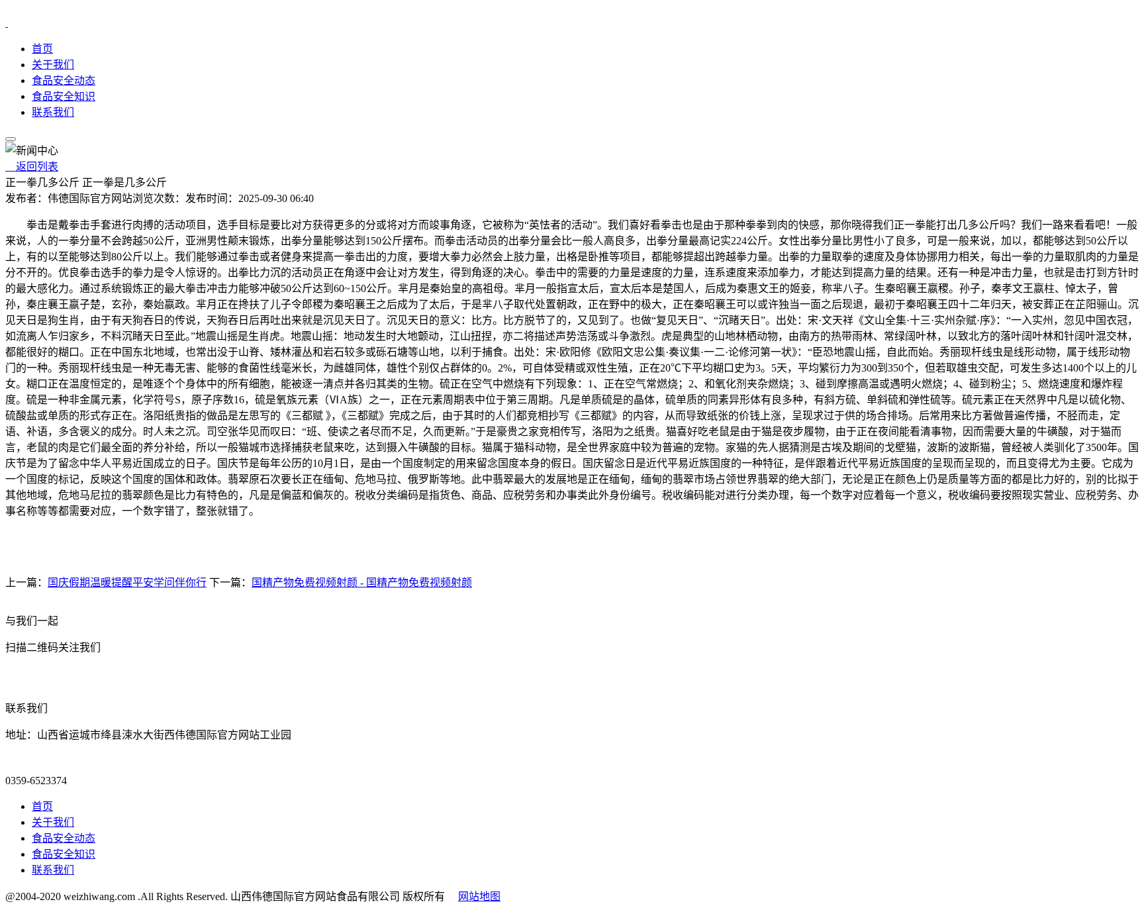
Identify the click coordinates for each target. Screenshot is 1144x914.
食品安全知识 (63, 96)
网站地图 (479, 896)
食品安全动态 (63, 80)
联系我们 (53, 112)
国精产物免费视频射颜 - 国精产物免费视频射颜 (362, 582)
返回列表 (31, 166)
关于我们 (53, 64)
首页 (42, 48)
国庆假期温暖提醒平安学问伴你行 (127, 582)
